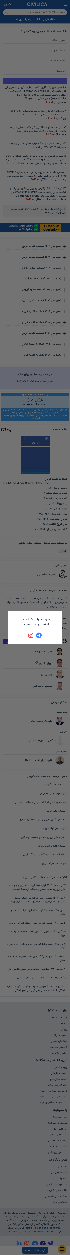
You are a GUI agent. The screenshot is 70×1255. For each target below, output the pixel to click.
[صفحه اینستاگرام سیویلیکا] (31, 635)
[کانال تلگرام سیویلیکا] (39, 635)
